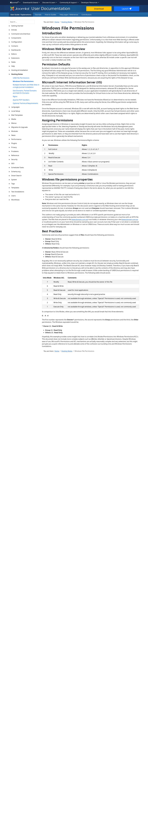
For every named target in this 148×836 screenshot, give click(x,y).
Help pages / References (69, 15)
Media (13, 119)
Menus (14, 123)
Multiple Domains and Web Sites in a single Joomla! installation (26, 86)
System (14, 179)
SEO (12, 163)
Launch (125, 8)
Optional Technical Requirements (25, 103)
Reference (15, 155)
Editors (14, 54)
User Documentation (50, 8)
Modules (14, 131)
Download (99, 8)
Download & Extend (30, 2)
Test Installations (17, 192)
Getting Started (17, 26)
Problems (15, 151)
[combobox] (22, 22)
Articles (14, 30)
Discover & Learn (49, 2)
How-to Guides (50, 15)
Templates (15, 188)
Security (14, 159)
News (13, 135)
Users (13, 196)
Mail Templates (17, 115)
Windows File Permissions (23, 81)
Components (16, 38)
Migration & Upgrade (19, 127)
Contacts (14, 46)
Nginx (15, 96)
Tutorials (38, 15)
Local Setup (15, 111)
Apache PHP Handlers (21, 100)
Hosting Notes (17, 74)
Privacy (14, 147)
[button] (9, 25)
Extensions (15, 58)
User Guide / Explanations (20, 15)
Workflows (15, 200)
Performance (16, 139)
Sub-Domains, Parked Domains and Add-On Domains (25, 91)
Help (13, 66)
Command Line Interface (20, 34)
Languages (15, 107)
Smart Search (16, 175)
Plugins (14, 143)
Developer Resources (89, 2)
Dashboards (16, 50)
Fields (13, 62)
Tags (13, 183)
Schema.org (15, 171)
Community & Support (68, 2)
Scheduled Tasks (17, 167)
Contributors (86, 15)
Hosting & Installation (19, 70)
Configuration (16, 42)
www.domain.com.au (80, 219)
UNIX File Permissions (21, 78)
